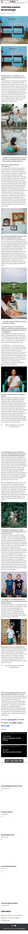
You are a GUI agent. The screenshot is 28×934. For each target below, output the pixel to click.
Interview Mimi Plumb (7, 835)
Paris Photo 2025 (5, 920)
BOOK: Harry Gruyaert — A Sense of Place (11, 915)
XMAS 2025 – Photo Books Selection (10, 918)
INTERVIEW (3, 729)
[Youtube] (15, 926)
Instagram (19, 722)
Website (14, 722)
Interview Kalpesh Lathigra (9, 903)
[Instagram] (13, 926)
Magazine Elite (22, 928)
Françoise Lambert (12, 719)
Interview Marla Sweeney (8, 866)
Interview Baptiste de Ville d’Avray (11, 786)
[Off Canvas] (2, 1)
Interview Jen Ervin (6, 812)
